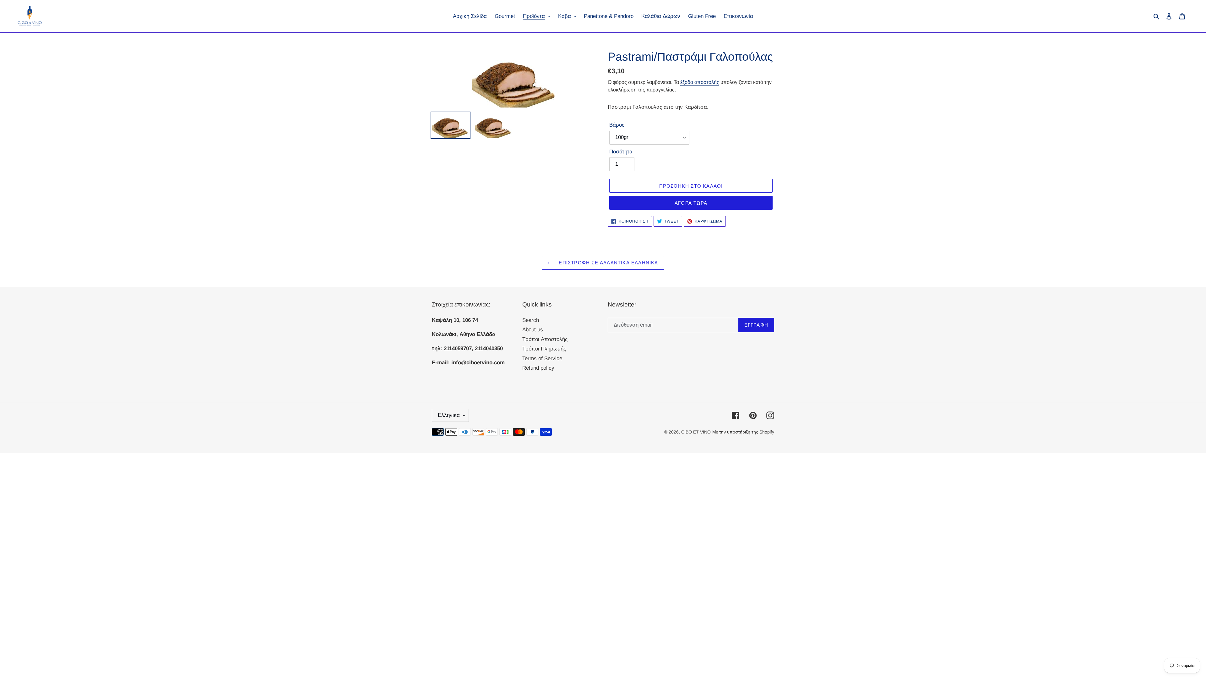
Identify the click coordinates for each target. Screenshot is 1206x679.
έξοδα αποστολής (699, 82)
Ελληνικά (449, 415)
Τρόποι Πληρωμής (544, 349)
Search (530, 320)
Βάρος (616, 125)
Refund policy (538, 368)
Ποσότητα (621, 152)
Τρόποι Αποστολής (545, 339)
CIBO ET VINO (696, 431)
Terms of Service (542, 359)
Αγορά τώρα (691, 203)
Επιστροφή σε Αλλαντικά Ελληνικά (607, 262)
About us (532, 330)
